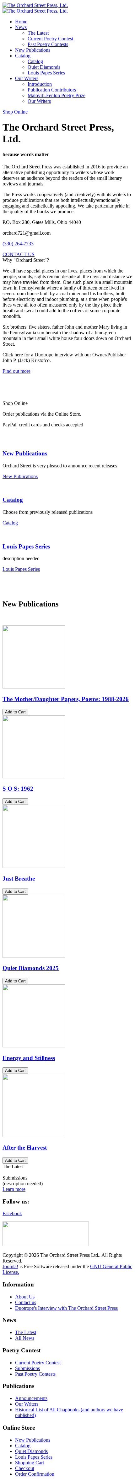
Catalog (13, 499)
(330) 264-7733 (18, 243)
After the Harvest (25, 1147)
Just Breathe (19, 878)
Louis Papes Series (26, 546)
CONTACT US (19, 254)
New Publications (25, 453)
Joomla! (10, 1266)
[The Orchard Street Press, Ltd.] (35, 8)
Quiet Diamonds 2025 (31, 968)
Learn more (14, 1189)
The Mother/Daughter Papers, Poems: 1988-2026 (66, 699)
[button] (21, 27)
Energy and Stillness (29, 1058)
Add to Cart (15, 712)
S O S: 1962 (18, 788)
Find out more (16, 371)
